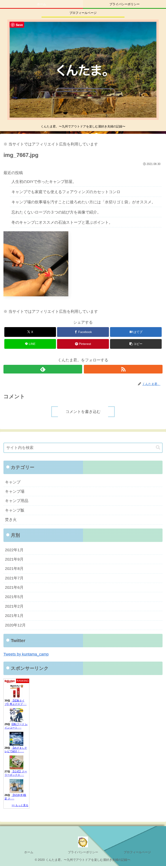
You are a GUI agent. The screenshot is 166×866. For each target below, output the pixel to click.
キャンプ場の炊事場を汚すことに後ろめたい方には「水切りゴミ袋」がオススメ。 (83, 202)
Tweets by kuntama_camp (26, 654)
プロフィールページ (137, 852)
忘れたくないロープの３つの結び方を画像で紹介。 (56, 212)
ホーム (28, 852)
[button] (136, 344)
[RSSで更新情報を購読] (123, 369)
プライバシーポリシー (83, 852)
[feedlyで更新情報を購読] (42, 369)
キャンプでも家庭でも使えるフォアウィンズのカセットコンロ (65, 192)
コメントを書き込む (83, 411)
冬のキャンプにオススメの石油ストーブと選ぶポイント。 (62, 222)
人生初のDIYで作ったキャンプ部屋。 (43, 181)
